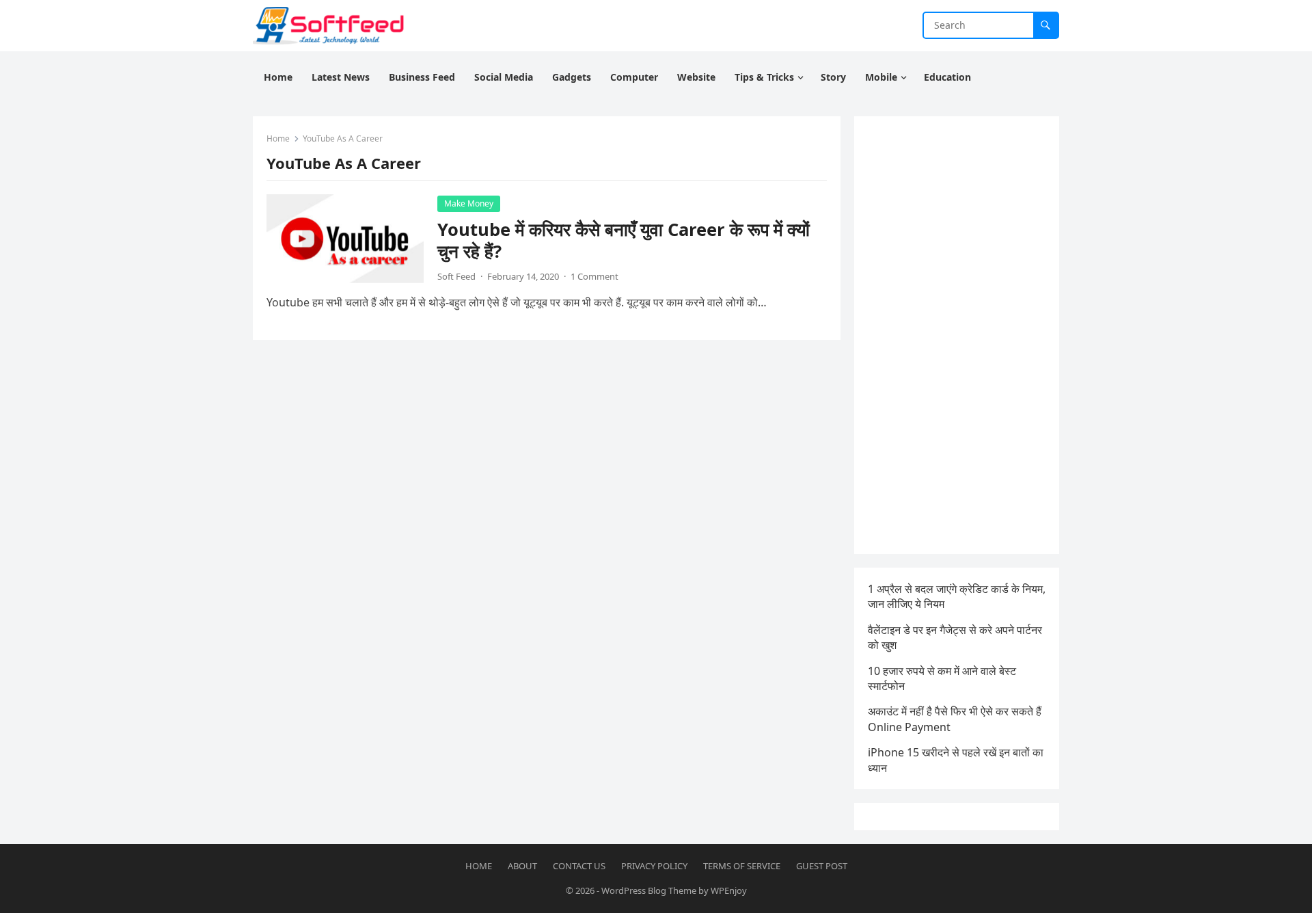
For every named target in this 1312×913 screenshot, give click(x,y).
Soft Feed (456, 276)
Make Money (468, 203)
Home (278, 138)
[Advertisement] (957, 335)
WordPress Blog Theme (648, 890)
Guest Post (821, 866)
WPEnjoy (729, 890)
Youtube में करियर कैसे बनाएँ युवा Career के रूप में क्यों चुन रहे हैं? (623, 240)
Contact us (579, 866)
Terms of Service (741, 866)
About (522, 866)
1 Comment (594, 276)
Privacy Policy (654, 866)
